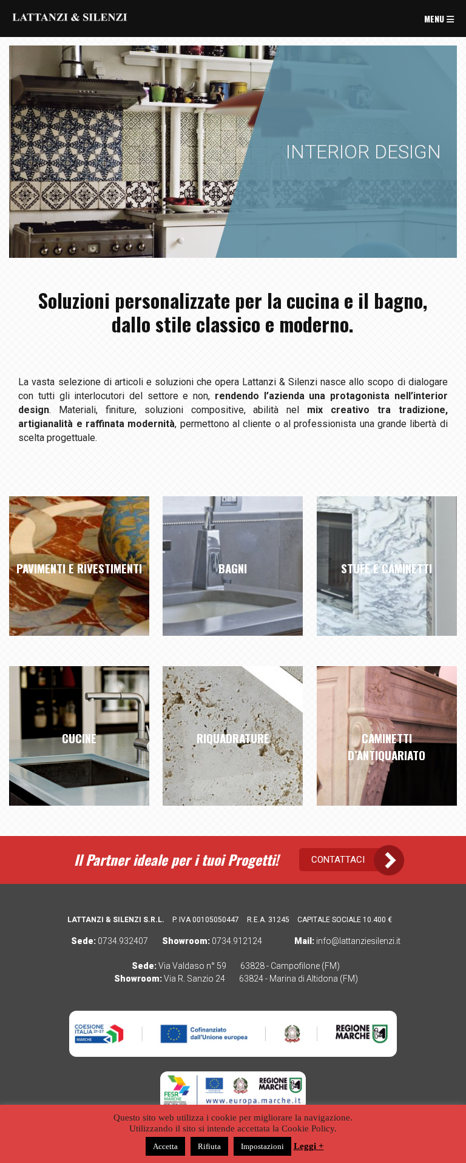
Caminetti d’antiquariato (386, 746)
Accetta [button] (165, 1146)
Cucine (79, 737)
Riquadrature (233, 737)
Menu (435, 18)
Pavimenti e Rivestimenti (79, 567)
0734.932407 (123, 941)
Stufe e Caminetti (386, 567)
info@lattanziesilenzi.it (358, 941)
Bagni (232, 567)
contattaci (338, 859)
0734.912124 (237, 941)
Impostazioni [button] (262, 1146)
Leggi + (309, 1146)
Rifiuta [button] (209, 1146)
